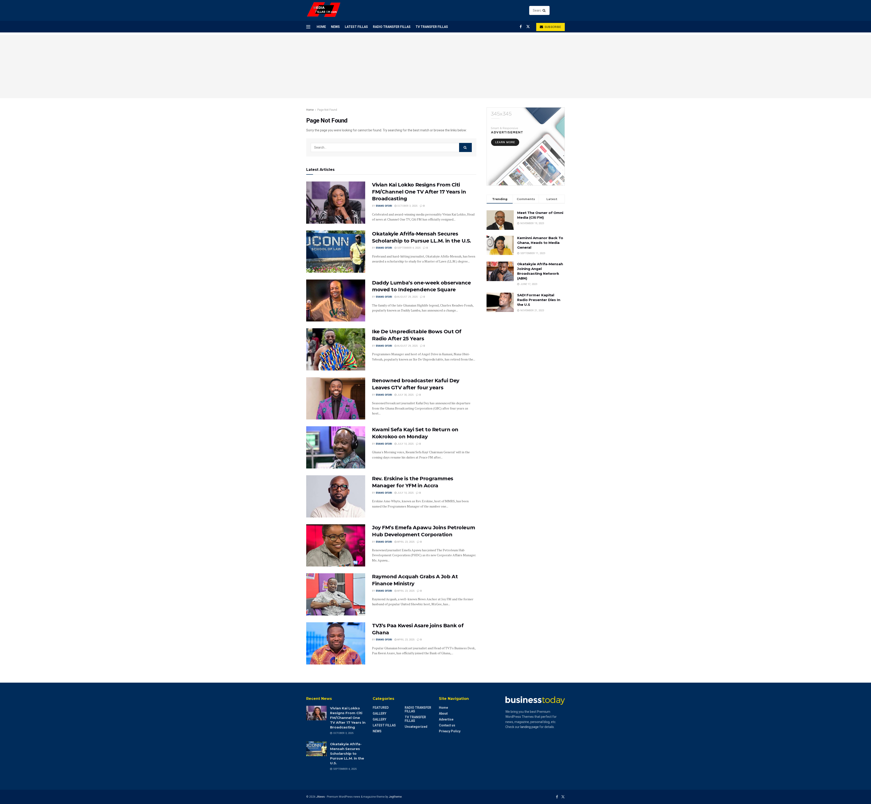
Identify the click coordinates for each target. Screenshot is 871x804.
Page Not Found (327, 109)
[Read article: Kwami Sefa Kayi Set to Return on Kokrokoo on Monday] (335, 447)
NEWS (335, 27)
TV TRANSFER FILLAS (432, 27)
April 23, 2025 (405, 541)
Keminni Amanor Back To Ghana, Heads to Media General (540, 243)
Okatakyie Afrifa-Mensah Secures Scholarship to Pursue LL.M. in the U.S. (347, 753)
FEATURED (381, 707)
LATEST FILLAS (356, 27)
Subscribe (552, 27)
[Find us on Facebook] (521, 26)
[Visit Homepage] (324, 10)
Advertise (446, 719)
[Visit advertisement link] (526, 146)
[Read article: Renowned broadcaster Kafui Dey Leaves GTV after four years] (335, 398)
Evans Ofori (384, 205)
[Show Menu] (308, 26)
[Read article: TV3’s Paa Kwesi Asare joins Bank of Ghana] (335, 643)
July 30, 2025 (404, 394)
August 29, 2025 (407, 296)
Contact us (447, 725)
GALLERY (379, 713)
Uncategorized (416, 726)
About (443, 713)
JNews (320, 796)
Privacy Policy (449, 731)
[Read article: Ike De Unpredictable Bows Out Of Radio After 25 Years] (335, 349)
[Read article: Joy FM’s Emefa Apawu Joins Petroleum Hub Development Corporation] (335, 545)
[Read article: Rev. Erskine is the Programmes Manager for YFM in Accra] (335, 496)
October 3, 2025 (406, 205)
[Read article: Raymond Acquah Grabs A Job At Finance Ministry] (335, 594)
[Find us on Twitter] (528, 26)
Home (321, 27)
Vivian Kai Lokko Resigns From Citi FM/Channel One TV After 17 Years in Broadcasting (419, 192)
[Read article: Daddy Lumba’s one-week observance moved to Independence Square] (335, 300)
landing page (529, 727)
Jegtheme (395, 796)
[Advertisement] (435, 66)
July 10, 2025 (404, 443)
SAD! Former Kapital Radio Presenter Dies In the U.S (538, 300)
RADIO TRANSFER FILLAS (392, 27)
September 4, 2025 (408, 247)
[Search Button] (545, 10)
